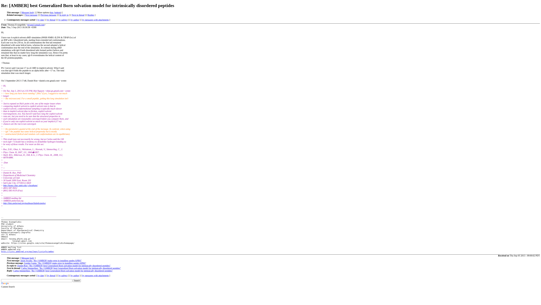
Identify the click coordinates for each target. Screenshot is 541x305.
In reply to (64, 15)
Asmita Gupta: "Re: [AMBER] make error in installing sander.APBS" (55, 263)
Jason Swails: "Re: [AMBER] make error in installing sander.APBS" (51, 260)
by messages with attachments (95, 20)
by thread (51, 20)
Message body (27, 12)
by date (40, 20)
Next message (31, 15)
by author (75, 20)
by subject (62, 20)
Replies (90, 15)
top (51, 12)
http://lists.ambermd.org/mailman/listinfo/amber (24, 203)
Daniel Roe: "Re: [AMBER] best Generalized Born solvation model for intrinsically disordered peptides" (64, 265)
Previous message (48, 15)
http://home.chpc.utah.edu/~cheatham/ (20, 185)
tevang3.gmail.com (35, 25)
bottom (57, 12)
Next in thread (78, 15)
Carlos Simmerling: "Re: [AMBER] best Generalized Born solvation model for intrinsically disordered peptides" (71, 268)
